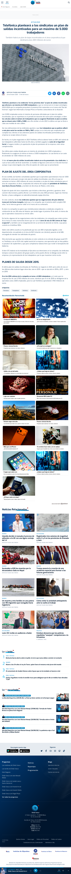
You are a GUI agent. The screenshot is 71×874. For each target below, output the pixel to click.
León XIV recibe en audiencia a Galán (17, 633)
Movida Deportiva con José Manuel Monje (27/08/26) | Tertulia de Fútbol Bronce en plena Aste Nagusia (26, 709)
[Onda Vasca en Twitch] (59, 751)
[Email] (67, 93)
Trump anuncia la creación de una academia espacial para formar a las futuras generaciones (51, 570)
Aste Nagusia (6, 7)
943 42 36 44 (36, 822)
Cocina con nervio (53, 772)
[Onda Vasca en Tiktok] (64, 751)
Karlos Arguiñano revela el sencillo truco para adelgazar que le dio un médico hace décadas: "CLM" (37, 678)
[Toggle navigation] (2, 2)
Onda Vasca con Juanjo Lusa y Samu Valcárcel (11, 782)
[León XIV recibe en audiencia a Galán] (18, 620)
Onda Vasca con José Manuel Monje (11, 777)
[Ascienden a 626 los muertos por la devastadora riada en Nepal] (18, 555)
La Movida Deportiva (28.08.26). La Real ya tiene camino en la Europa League (28, 698)
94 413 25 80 (36, 817)
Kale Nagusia (6, 772)
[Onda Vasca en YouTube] (50, 751)
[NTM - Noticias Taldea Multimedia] (35, 852)
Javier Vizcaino (53, 769)
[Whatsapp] (63, 93)
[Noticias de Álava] (46, 851)
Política (39, 630)
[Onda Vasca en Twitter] (41, 751)
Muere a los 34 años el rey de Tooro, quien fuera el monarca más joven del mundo (33, 665)
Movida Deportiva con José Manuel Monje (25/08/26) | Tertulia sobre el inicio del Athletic (28, 720)
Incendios (14, 7)
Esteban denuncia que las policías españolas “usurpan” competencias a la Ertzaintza (52, 635)
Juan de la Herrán (53, 765)
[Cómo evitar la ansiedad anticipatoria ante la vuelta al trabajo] (53, 587)
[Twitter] (49, 93)
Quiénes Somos (20, 839)
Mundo (4, 533)
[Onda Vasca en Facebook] (46, 751)
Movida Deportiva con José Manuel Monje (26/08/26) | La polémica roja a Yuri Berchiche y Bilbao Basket (28, 731)
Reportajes (32, 767)
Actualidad (40, 533)
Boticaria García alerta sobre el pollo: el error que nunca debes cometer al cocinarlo (34, 658)
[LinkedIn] (54, 93)
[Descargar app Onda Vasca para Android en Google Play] (12, 751)
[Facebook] (58, 93)
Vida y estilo (10, 655)
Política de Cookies (56, 839)
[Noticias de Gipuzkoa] (21, 851)
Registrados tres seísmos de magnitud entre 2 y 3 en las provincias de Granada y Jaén (53, 538)
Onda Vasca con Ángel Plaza (11, 794)
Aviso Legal (31, 839)
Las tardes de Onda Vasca (10, 769)
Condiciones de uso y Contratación (33, 842)
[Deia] (8, 851)
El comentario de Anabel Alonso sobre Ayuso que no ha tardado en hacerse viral (33, 671)
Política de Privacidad (43, 839)
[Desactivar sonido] (63, 870)
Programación (33, 770)
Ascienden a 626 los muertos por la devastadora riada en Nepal (16, 569)
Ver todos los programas (10, 797)
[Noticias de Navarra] (61, 851)
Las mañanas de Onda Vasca (11, 765)
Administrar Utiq (49, 842)
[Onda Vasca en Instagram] (55, 751)
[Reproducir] (59, 698)
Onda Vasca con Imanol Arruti (11, 787)
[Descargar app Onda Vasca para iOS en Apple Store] (24, 751)
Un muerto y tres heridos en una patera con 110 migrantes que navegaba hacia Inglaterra (18, 603)
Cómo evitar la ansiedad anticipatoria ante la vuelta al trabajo (52, 602)
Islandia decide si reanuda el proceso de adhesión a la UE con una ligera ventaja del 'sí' (18, 538)
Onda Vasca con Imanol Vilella (11, 790)
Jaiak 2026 (23, 7)
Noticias (31, 763)
